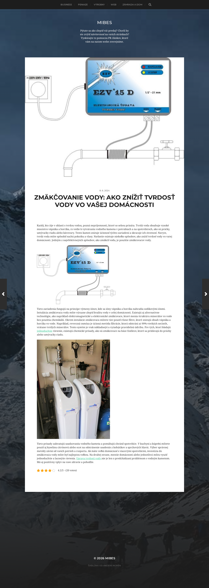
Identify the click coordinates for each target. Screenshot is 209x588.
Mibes (104, 22)
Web (113, 4)
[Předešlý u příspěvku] (3, 294)
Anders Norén (112, 565)
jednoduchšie (44, 331)
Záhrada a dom (132, 4)
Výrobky (99, 4)
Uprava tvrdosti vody (89, 458)
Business (66, 4)
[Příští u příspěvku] (205, 294)
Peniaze (83, 4)
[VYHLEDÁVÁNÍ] (149, 4)
